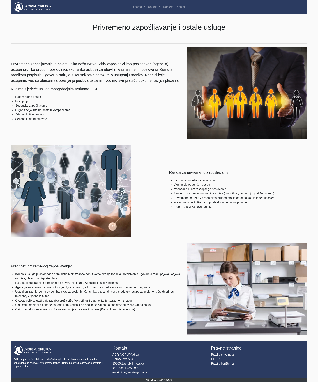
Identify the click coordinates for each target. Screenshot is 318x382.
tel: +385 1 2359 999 (125, 367)
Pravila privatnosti (222, 354)
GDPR (215, 359)
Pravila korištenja (222, 363)
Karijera (168, 6)
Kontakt (181, 6)
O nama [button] (137, 6)
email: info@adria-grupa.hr (129, 372)
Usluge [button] (153, 6)
